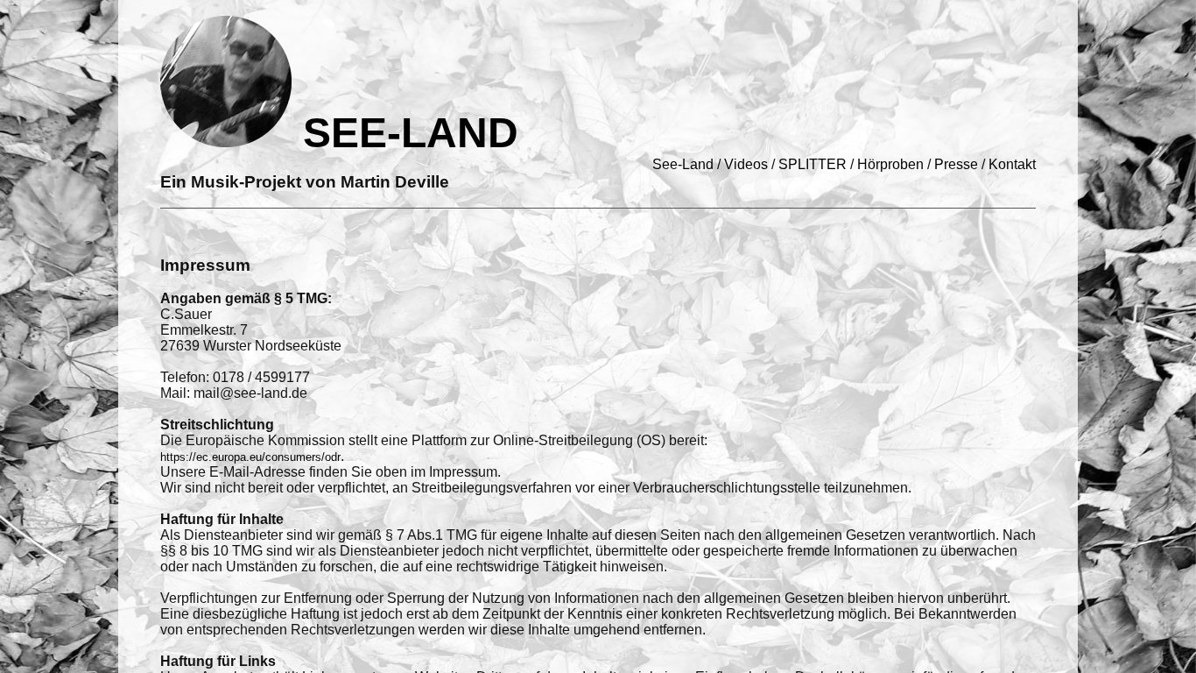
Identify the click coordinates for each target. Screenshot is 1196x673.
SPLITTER (812, 164)
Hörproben (890, 164)
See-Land (683, 164)
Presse (956, 164)
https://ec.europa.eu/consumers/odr (250, 457)
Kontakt (1012, 164)
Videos (746, 164)
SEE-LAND (405, 133)
